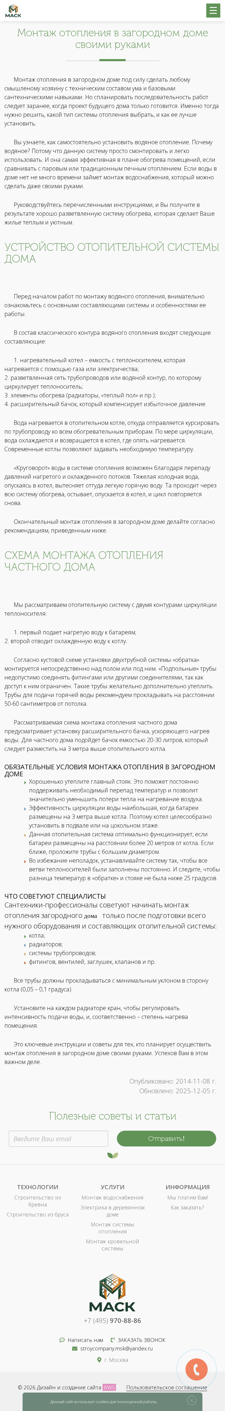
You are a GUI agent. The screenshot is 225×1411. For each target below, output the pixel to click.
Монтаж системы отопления (112, 1228)
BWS (109, 1387)
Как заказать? (187, 1207)
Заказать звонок (142, 1339)
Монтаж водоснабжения (112, 1197)
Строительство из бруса (38, 1214)
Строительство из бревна (37, 1201)
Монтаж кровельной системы (112, 1245)
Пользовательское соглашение (166, 1387)
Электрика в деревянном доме (112, 1211)
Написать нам (85, 1339)
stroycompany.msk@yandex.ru (116, 1348)
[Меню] (213, 11)
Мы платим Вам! (187, 1197)
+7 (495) (112, 1320)
